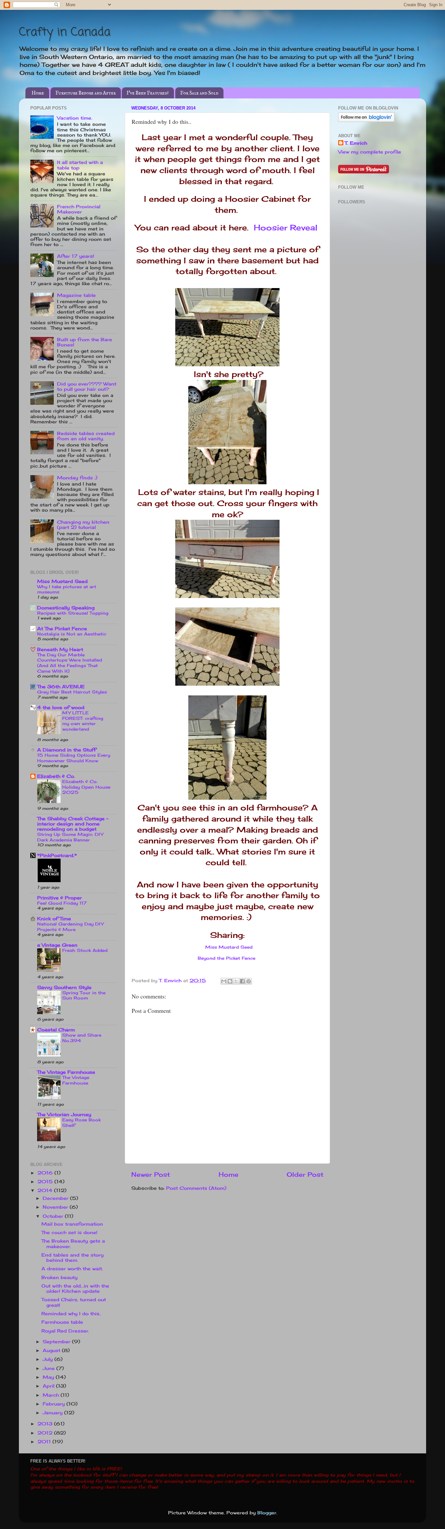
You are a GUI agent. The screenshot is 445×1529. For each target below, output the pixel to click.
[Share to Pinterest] (248, 981)
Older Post (305, 1174)
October (54, 1216)
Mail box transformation (72, 1224)
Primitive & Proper (59, 897)
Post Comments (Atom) (196, 1188)
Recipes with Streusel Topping (72, 613)
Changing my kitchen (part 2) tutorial (83, 524)
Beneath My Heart (60, 649)
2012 (45, 1432)
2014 (45, 1190)
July (48, 1359)
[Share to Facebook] (242, 981)
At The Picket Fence (62, 628)
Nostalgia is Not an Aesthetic (71, 633)
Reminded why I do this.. (71, 1313)
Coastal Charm (56, 1029)
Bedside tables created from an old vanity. (86, 436)
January (53, 1412)
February (54, 1403)
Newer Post (150, 1174)
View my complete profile (369, 151)
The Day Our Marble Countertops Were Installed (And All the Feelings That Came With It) (69, 663)
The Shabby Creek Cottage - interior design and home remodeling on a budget (72, 824)
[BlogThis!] (230, 981)
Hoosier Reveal (285, 227)
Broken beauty (59, 1277)
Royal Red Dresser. (65, 1330)
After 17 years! (75, 256)
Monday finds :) (77, 477)
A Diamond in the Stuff (66, 749)
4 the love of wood (60, 707)
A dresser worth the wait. (72, 1268)
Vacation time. (74, 118)
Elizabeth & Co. (56, 776)
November (56, 1207)
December (56, 1198)
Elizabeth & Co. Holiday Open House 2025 (86, 787)
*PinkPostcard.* (57, 855)
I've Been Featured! (148, 93)
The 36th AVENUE (61, 686)
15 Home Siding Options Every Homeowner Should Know (73, 757)
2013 (45, 1423)
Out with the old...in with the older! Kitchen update (75, 1288)
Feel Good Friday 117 (62, 903)
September (57, 1341)
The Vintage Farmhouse (66, 1072)
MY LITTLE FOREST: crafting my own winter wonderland (82, 721)
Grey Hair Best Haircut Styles (72, 691)
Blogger (266, 1512)
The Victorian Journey (64, 1114)
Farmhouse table (62, 1322)
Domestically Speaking (65, 607)
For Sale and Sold (199, 93)
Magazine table (76, 295)
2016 (45, 1172)
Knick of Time (54, 918)
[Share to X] (236, 981)
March (52, 1395)
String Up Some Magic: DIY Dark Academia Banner (70, 837)
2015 (45, 1181)
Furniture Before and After (85, 93)
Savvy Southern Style (64, 987)
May (49, 1377)
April (49, 1386)
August (52, 1350)
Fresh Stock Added (85, 950)
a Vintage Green (57, 945)
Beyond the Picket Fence (226, 958)
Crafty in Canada (64, 32)
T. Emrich (356, 143)
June (49, 1368)
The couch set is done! (69, 1232)
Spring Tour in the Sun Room (84, 995)
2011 (44, 1441)
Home (38, 93)
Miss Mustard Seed (228, 947)
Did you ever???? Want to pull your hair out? (86, 386)
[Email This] (224, 981)
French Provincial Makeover (78, 209)
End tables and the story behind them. (72, 1257)
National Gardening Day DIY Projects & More (70, 926)
